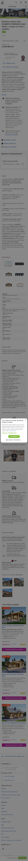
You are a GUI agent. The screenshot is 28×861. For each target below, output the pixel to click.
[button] (14, 433)
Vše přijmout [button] (14, 436)
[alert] (14, 430)
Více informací (12, 430)
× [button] (25, 420)
